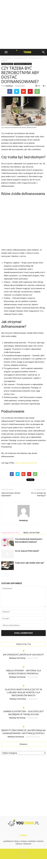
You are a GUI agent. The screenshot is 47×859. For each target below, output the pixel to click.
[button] (43, 52)
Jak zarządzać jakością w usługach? (23, 654)
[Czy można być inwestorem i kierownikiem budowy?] (7, 542)
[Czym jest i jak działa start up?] (7, 565)
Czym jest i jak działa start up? (29, 563)
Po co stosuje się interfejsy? (38, 494)
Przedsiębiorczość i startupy (23, 64)
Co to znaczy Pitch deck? (27, 551)
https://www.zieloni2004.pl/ (26, 463)
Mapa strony (23, 852)
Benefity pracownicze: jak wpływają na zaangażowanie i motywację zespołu (23, 732)
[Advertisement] (23, 24)
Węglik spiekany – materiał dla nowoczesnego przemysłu (23, 672)
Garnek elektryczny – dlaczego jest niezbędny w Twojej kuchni (23, 713)
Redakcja (9, 86)
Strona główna (6, 58)
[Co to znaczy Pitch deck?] (7, 554)
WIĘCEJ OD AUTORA (31, 533)
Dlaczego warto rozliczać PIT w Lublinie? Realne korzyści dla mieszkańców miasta (23, 692)
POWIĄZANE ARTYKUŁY (10, 533)
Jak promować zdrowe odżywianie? (10, 494)
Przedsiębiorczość (7, 64)
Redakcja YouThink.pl (17, 658)
